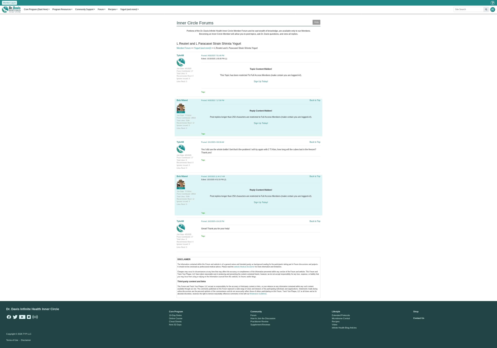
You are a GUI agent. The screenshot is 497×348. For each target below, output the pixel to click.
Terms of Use (12, 340)
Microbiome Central (341, 318)
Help (316, 22)
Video (334, 325)
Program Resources (61, 9)
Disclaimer (26, 340)
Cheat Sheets (175, 321)
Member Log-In (9, 3)
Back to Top (315, 100)
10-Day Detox (175, 315)
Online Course (175, 318)
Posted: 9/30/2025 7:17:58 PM (212, 100)
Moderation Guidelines (258, 294)
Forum (101, 9)
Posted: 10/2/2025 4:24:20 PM (212, 221)
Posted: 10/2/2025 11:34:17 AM (213, 176)
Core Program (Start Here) (36, 9)
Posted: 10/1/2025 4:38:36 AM (212, 142)
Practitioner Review (259, 321)
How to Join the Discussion (262, 318)
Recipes (112, 9)
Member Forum (184, 48)
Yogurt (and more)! (128, 9)
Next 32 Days (175, 325)
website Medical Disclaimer (244, 267)
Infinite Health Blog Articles (344, 328)
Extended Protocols (341, 315)
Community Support (84, 9)
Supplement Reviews (260, 325)
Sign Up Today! (261, 81)
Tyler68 (180, 55)
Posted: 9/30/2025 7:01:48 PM (212, 56)
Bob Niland (182, 100)
